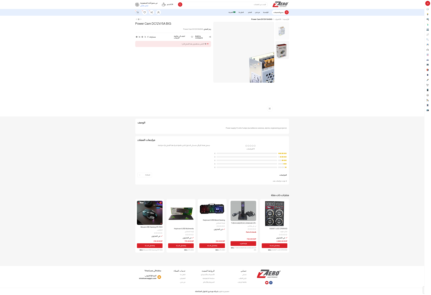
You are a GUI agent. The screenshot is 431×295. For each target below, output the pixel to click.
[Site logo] (280, 4)
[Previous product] (141, 19)
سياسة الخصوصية (208, 278)
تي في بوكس (251, 226)
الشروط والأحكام (208, 282)
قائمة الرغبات (242, 282)
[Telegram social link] (136, 36)
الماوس (160, 230)
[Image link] (268, 274)
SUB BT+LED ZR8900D (278, 229)
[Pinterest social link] (142, 36)
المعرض (182, 278)
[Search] (180, 4)
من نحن (182, 282)
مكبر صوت (283, 231)
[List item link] (148, 277)
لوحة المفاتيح (220, 223)
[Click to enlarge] (270, 108)
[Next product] (136, 19)
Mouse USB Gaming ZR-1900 (152, 227)
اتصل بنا (182, 274)
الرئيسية (286, 19)
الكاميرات (278, 19)
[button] (274, 245)
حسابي (244, 274)
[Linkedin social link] (139, 36)
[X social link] (145, 36)
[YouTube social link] (266, 282)
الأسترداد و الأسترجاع (207, 274)
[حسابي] (158, 12)
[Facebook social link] (148, 36)
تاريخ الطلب (242, 278)
